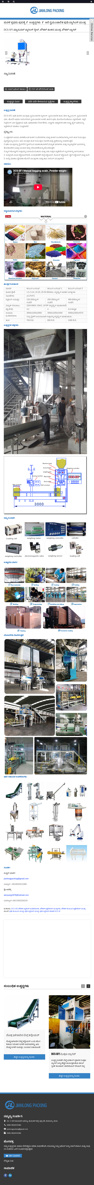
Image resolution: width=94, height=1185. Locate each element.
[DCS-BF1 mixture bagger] (69, 1022)
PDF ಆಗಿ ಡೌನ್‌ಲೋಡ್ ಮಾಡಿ (42, 89)
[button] (88, 53)
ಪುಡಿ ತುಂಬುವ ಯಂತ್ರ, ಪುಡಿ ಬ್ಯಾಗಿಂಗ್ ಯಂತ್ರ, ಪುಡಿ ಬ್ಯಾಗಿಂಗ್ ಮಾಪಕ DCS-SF (34, 911)
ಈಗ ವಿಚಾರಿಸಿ (14, 1155)
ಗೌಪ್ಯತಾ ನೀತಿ (8, 1160)
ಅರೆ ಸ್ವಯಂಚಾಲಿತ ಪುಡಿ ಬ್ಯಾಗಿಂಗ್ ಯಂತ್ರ (65, 22)
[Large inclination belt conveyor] (24, 1012)
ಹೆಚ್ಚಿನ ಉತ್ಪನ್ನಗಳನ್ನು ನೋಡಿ (24, 1057)
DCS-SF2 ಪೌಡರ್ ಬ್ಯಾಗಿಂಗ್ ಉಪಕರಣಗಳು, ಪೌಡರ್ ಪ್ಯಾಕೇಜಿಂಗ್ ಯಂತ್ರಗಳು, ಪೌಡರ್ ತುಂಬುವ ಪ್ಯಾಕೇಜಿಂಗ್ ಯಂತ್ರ (48, 908)
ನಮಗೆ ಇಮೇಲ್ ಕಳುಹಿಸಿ (17, 89)
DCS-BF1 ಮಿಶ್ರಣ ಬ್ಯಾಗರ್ (63, 1054)
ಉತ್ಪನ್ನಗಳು (35, 22)
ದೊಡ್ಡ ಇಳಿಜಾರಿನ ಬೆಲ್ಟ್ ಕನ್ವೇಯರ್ (22, 1035)
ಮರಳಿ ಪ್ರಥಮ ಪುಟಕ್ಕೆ (14, 22)
